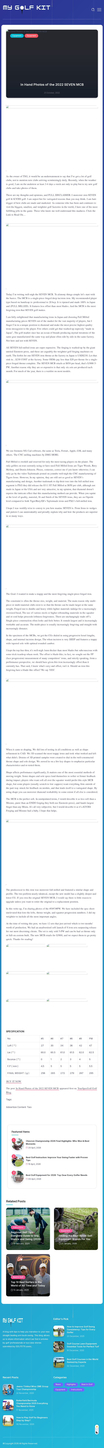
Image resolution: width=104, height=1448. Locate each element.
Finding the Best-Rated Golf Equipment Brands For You (75, 1237)
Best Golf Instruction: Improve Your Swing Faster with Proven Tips (57, 1159)
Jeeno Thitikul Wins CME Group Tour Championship (32, 1388)
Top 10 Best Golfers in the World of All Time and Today (28, 1284)
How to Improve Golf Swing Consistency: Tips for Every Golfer (81, 1329)
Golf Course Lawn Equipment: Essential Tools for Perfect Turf (83, 1345)
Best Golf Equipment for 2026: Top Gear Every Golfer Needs (56, 1175)
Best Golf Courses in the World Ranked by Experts (82, 1360)
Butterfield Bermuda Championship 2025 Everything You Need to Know (32, 1403)
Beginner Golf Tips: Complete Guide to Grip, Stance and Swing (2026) (26, 1236)
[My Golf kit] (27, 9)
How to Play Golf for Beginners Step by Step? (32, 1419)
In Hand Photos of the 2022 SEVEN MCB (37, 1088)
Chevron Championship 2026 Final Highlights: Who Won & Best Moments (57, 1142)
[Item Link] (18, 1144)
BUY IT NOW (13, 1081)
